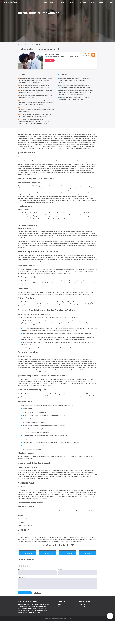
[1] (20, 566)
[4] (26, 566)
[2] (22, 566)
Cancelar (37, 593)
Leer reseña (27, 553)
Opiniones (61, 607)
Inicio (59, 604)
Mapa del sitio (82, 607)
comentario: (21, 577)
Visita (50, 60)
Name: (20, 569)
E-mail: (60, 569)
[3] (24, 566)
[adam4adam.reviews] (9, 2)
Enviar (25, 592)
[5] (28, 566)
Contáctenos (81, 604)
